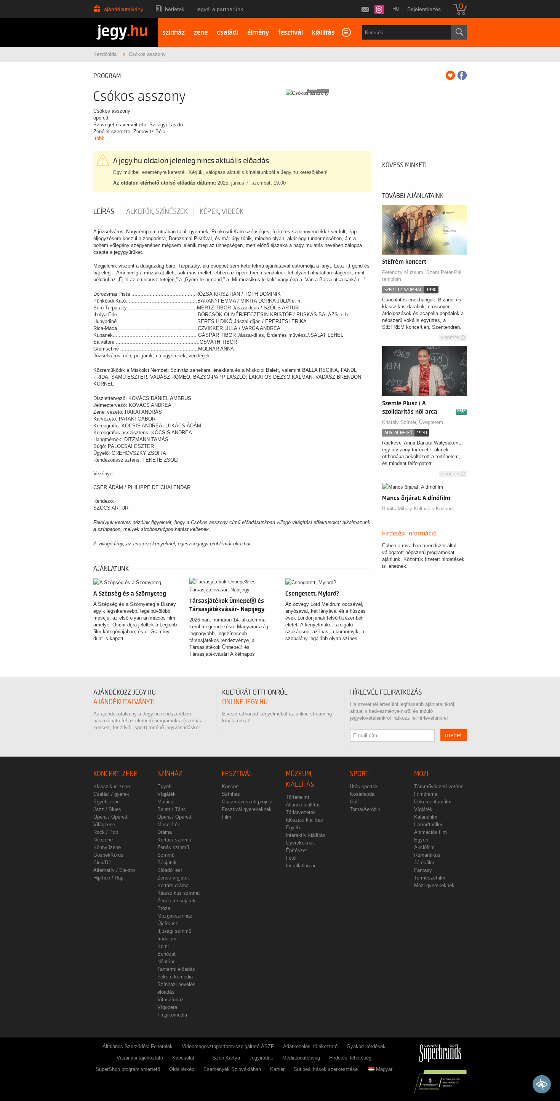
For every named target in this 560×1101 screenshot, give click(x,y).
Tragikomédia (172, 1015)
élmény (258, 33)
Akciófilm (424, 847)
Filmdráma (425, 794)
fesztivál (290, 33)
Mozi (421, 774)
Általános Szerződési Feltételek (137, 1046)
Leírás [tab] (103, 211)
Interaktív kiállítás (305, 835)
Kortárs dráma (173, 885)
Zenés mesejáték (176, 900)
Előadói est (169, 870)
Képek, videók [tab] (221, 211)
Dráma (164, 832)
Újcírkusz (167, 923)
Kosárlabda (362, 794)
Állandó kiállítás (303, 805)
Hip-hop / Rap (108, 878)
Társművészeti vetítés (439, 786)
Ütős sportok (364, 786)
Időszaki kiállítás (304, 820)
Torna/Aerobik (365, 809)
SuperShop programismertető (128, 1069)
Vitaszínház (170, 999)
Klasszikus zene (111, 786)
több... (102, 138)
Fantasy (423, 870)
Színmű (165, 855)
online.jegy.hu (245, 702)
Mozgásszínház (174, 916)
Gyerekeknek (300, 843)
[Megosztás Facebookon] (462, 75)
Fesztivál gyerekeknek (247, 809)
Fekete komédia (175, 977)
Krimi (163, 946)
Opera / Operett (110, 817)
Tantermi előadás (176, 969)
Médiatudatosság (301, 1058)
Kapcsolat (183, 1058)
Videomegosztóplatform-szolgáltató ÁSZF (228, 1046)
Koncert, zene (115, 774)
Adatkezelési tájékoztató (310, 1046)
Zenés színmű (173, 847)
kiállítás (323, 33)
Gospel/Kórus (108, 855)
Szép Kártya (226, 1058)
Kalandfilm (425, 817)
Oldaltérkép (181, 1069)
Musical (165, 802)
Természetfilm (429, 878)
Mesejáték (168, 824)
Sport (359, 774)
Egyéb (164, 786)
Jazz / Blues (107, 809)
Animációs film (430, 832)
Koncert (230, 786)
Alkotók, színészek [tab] (157, 211)
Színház (169, 774)
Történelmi (297, 797)
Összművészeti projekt (247, 802)
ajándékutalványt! (124, 702)
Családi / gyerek (111, 794)
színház (173, 33)
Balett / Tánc (171, 809)
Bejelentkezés (424, 9)
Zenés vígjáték (173, 878)
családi (227, 33)
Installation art (301, 865)
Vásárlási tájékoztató (140, 1058)
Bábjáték (167, 862)
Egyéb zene (106, 802)
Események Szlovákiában (232, 1069)
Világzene (104, 824)
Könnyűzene (107, 847)
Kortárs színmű (174, 840)
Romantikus (427, 855)
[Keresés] (459, 32)
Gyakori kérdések (366, 1046)
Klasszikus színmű (178, 893)
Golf (354, 802)
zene (201, 33)
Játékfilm (424, 862)
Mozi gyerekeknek (434, 885)
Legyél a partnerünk (220, 9)
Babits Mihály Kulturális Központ (418, 508)
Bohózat (166, 954)
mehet (453, 735)
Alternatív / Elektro (114, 870)
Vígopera (167, 1007)
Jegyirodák (261, 1058)
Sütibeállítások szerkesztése (326, 1069)
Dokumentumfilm (432, 802)
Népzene (103, 840)
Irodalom (166, 939)
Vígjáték (166, 794)
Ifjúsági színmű (174, 931)
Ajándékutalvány (123, 9)
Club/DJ (102, 862)
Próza (163, 908)
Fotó (291, 858)
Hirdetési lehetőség (350, 1058)
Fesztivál (237, 774)
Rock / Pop (105, 832)
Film (226, 817)
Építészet (296, 850)
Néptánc (166, 961)
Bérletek (174, 9)
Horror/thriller (428, 824)
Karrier (277, 1069)
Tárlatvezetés (301, 812)
